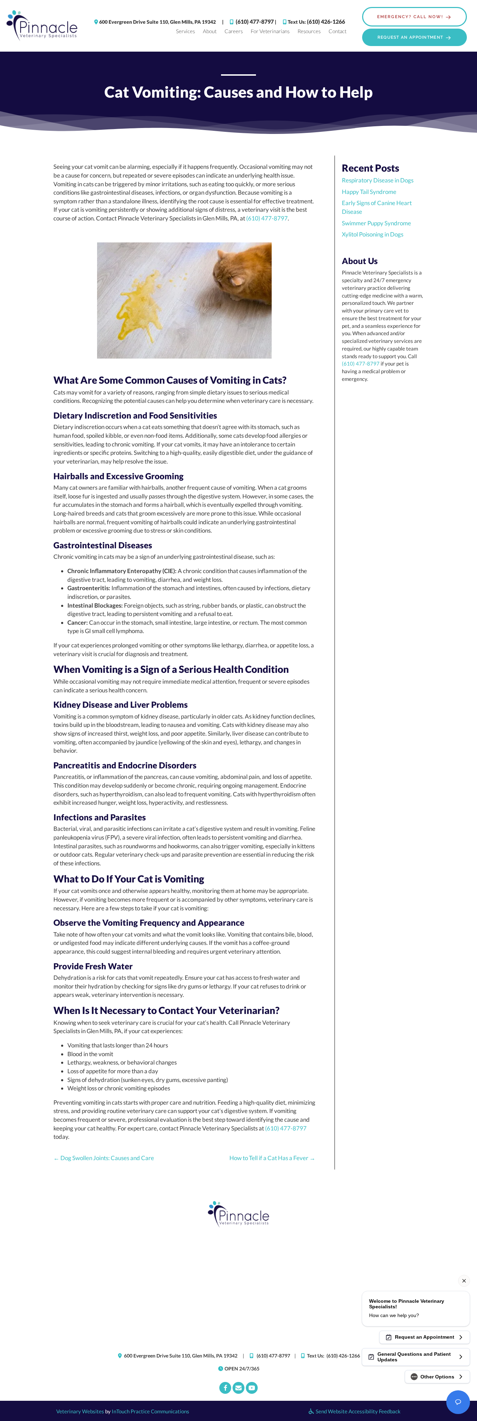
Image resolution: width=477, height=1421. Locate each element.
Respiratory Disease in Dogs (377, 180)
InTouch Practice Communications (150, 1411)
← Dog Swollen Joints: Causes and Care (103, 1157)
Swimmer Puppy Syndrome (376, 223)
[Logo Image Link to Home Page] (41, 25)
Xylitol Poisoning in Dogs (372, 234)
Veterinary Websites (80, 1411)
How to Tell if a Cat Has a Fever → (272, 1157)
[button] (414, 17)
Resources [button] (309, 31)
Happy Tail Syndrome (369, 191)
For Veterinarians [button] (270, 31)
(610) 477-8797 (255, 21)
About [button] (210, 31)
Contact (337, 31)
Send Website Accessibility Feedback (358, 1411)
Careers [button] (234, 31)
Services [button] (185, 31)
